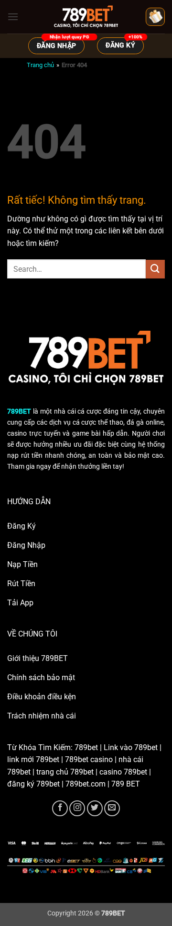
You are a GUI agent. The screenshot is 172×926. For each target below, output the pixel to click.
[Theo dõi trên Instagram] (77, 808)
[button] (13, 16)
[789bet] (86, 17)
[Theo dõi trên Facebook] (60, 808)
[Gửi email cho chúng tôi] (112, 808)
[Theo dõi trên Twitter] (95, 808)
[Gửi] (155, 269)
